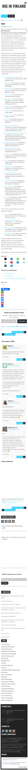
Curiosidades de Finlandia (7, 654)
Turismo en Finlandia (6, 691)
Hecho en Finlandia (5, 665)
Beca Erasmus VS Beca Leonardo (10, 613)
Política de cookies (16, 763)
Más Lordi (8, 106)
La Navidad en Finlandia (8, 616)
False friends (9, 228)
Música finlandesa (5, 679)
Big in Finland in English (12, 527)
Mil (6, 160)
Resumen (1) (9, 166)
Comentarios (11, 16)
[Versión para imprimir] (17, 326)
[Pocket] (14, 294)
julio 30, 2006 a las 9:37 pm (13, 429)
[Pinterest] (14, 303)
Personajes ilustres (6, 681)
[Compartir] (14, 306)
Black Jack (8, 89)
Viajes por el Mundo (6, 693)
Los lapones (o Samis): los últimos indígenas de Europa (13, 747)
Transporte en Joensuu (12, 173)
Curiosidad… (9, 186)
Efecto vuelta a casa (11, 125)
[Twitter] (14, 301)
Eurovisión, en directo (11, 148)
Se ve (6, 197)
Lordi (6, 214)
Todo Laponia (5, 633)
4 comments (13, 326)
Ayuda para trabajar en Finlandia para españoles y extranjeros (12, 621)
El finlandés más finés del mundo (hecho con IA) (15, 719)
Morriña (3, 677)
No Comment (8, 714)
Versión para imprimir (22, 326)
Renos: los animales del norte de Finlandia (12, 741)
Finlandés (3, 658)
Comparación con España (7, 651)
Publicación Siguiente (18, 332)
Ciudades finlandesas (6, 647)
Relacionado (9, 276)
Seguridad (8, 95)
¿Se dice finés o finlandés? (8, 625)
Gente (2, 663)
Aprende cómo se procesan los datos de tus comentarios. (13, 502)
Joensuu (3, 672)
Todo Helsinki (5, 637)
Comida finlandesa (5, 649)
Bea (14, 222)
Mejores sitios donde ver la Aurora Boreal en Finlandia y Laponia (13, 609)
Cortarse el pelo (10, 180)
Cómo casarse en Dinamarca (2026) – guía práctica (16, 711)
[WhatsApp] (14, 291)
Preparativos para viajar (7, 684)
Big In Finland (9, 20)
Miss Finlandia (9, 115)
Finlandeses (4, 660)
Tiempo (7, 154)
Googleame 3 (9, 99)
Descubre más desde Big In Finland (15, 278)
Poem (7, 119)
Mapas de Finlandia (5, 674)
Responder (19, 359)
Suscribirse (22, 321)
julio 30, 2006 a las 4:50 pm (13, 365)
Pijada (7, 111)
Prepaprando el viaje (11, 220)
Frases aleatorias (10, 142)
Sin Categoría (16, 20)
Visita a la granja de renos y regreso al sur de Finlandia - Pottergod (14, 739)
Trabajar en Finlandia (6, 688)
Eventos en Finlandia (6, 656)
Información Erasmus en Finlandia (9, 670)
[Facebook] (14, 299)
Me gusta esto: (10, 273)
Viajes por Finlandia (6, 698)
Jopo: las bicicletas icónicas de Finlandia (13, 751)
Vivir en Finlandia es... (7, 601)
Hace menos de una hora (12, 77)
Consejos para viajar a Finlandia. (10, 604)
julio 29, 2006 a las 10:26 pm (13, 347)
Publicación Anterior (10, 334)
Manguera (8, 233)
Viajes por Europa (5, 695)
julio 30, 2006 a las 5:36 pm (13, 402)
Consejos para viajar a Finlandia (14, 133)
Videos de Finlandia (5, 700)
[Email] (14, 296)
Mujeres (7, 83)
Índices (3, 667)
